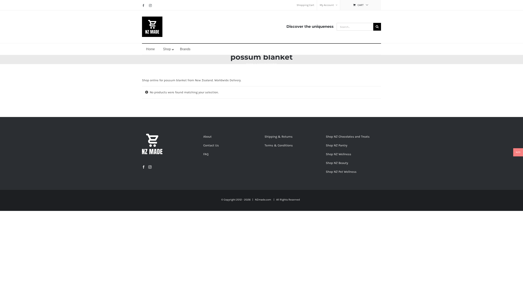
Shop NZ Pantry (336, 145)
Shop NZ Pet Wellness (341, 172)
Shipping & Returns (279, 136)
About (207, 136)
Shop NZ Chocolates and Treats (348, 136)
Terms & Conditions (279, 145)
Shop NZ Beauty (337, 163)
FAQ (206, 154)
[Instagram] (150, 167)
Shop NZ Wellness (338, 154)
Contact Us (211, 145)
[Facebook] (143, 167)
